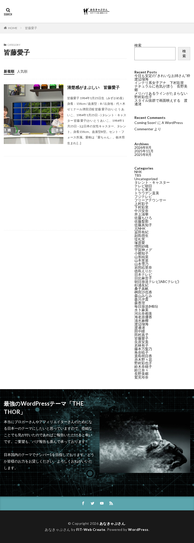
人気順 (22, 71)
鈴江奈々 (141, 370)
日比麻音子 (143, 278)
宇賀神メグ (143, 249)
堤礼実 (139, 239)
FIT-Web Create (90, 529)
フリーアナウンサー (150, 200)
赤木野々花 (143, 359)
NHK (138, 172)
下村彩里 (141, 207)
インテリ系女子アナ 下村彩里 (159, 82)
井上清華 (141, 214)
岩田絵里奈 (143, 267)
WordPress (138, 529)
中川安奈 (141, 210)
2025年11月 (144, 151)
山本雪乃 (141, 264)
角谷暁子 (141, 352)
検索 (137, 45)
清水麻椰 (141, 320)
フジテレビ (143, 196)
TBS (137, 175)
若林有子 (141, 345)
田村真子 (141, 334)
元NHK (140, 228)
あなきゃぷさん (112, 523)
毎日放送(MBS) (146, 306)
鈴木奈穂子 (143, 366)
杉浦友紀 (141, 285)
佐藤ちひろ (143, 218)
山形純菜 (141, 257)
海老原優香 (143, 317)
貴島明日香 (143, 356)
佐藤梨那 (141, 221)
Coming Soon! (145, 122)
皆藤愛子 (31, 28)
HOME (12, 28)
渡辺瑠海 (141, 324)
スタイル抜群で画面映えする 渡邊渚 (160, 102)
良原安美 (141, 342)
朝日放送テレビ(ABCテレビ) (156, 281)
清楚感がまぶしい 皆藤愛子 (93, 87)
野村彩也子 (143, 363)
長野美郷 (141, 373)
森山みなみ (143, 296)
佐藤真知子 (143, 225)
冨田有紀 (141, 232)
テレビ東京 (143, 189)
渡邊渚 (139, 327)
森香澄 (139, 303)
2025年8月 (143, 154)
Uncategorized (146, 179)
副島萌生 (141, 235)
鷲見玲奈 (141, 377)
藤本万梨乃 (143, 349)
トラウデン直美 (146, 193)
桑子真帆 (141, 288)
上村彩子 (141, 203)
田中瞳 (139, 331)
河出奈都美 (143, 313)
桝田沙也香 (143, 292)
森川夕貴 (141, 299)
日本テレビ (143, 274)
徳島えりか (143, 271)
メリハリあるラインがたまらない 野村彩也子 (162, 95)
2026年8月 (143, 147)
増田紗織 (141, 246)
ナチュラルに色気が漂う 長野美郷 (160, 88)
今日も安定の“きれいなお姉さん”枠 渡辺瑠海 (164, 77)
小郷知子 (141, 253)
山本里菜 (141, 260)
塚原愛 (139, 242)
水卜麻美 (141, 310)
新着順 (9, 71)
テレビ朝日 (143, 186)
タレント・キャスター (152, 182)
